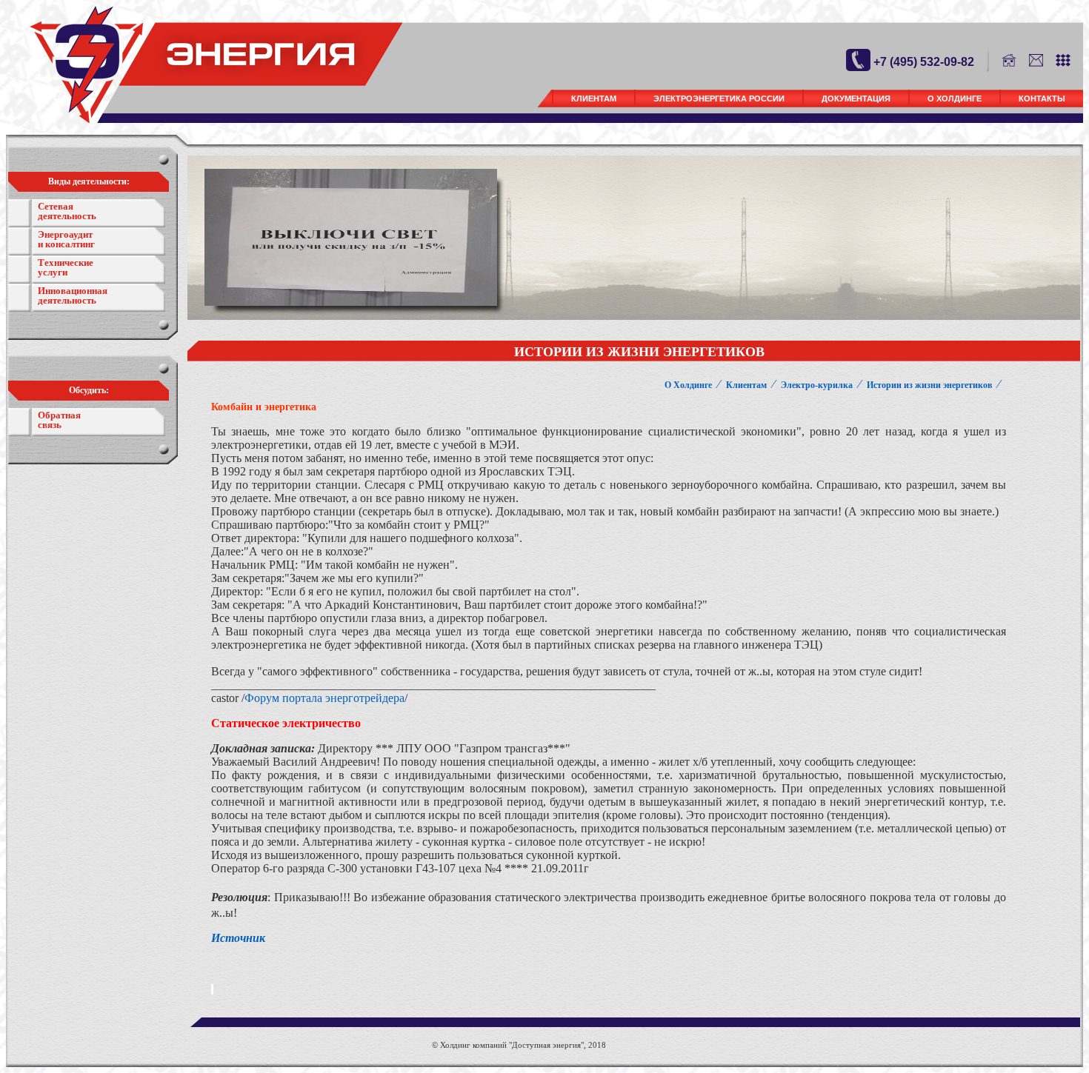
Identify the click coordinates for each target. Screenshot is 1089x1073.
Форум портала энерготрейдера (324, 698)
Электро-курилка (817, 385)
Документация (856, 98)
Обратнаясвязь (59, 420)
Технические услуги (65, 267)
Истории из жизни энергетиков (929, 385)
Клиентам (593, 98)
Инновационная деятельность (72, 295)
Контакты (1042, 98)
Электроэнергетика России (719, 98)
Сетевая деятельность (67, 211)
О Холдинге (955, 98)
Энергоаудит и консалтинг (66, 239)
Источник (238, 938)
